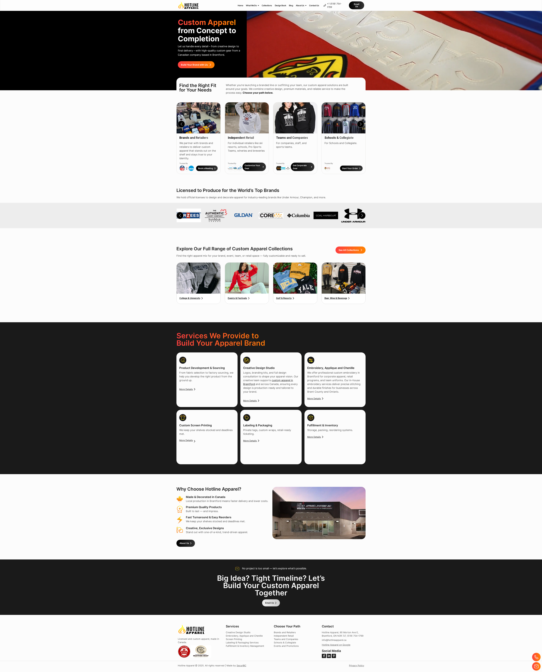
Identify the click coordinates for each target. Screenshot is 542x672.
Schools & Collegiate (339, 137)
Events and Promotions (286, 645)
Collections (267, 5)
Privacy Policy (356, 665)
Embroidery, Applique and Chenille (244, 635)
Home (240, 5)
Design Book (280, 5)
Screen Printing (234, 639)
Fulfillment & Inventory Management (245, 645)
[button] (360, 124)
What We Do (251, 5)
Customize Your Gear (252, 167)
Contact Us (314, 5)
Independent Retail (241, 137)
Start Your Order (350, 168)
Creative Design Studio (238, 632)
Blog (291, 5)
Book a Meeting (205, 168)
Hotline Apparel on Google (336, 644)
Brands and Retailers (193, 137)
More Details (186, 389)
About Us (300, 5)
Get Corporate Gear (300, 167)
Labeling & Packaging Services (242, 642)
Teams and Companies (292, 137)
